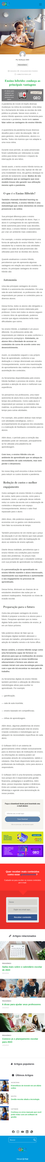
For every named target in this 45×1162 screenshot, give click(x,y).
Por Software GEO (22, 60)
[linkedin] (27, 1131)
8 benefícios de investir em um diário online (26, 1087)
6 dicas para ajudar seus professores (21, 1004)
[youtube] (22, 1132)
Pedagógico (22, 65)
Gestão (13, 1096)
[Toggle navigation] (40, 4)
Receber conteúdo (22, 917)
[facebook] (13, 1131)
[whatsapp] (31, 1131)
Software (14, 1109)
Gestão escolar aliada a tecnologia (25, 1099)
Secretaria (15, 1082)
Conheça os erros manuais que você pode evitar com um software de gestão (26, 1114)
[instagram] (18, 1131)
